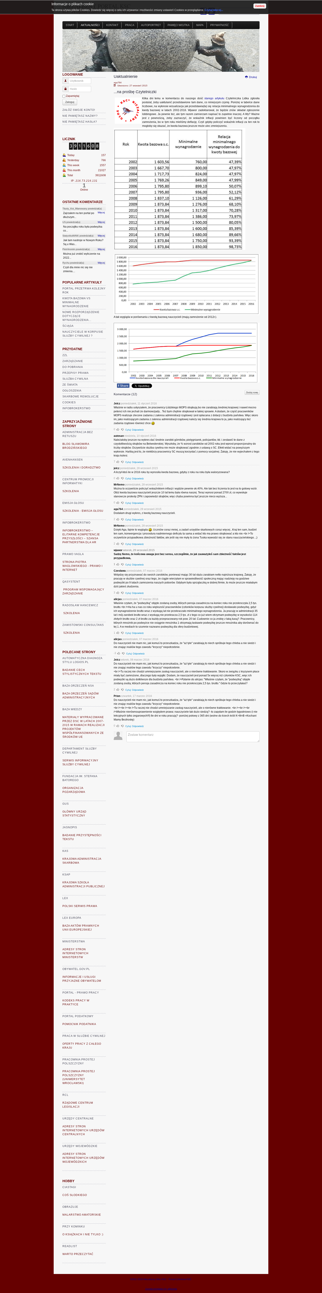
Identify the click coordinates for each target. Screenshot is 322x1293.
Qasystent (71, 581)
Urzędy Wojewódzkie (79, 1146)
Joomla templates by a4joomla (161, 1289)
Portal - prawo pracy (80, 992)
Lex (65, 898)
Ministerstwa (73, 941)
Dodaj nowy (252, 392)
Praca (129, 25)
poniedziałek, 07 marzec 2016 (144, 570)
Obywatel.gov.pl (76, 969)
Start (70, 25)
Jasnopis (69, 827)
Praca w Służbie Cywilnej (83, 1035)
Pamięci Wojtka (178, 25)
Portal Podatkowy (78, 1016)
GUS (65, 803)
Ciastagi (69, 1187)
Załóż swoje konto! (78, 109)
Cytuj (128, 429)
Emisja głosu (73, 503)
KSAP (66, 874)
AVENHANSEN (72, 459)
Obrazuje (70, 1206)
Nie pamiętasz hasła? (79, 121)
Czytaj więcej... (214, 10)
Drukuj (252, 77)
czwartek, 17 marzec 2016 (136, 696)
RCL (65, 1094)
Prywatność (219, 25)
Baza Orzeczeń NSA (78, 685)
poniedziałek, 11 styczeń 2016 (139, 403)
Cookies (69, 402)
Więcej (101, 212)
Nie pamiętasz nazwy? (80, 115)
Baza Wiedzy (72, 709)
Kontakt (112, 25)
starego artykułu (214, 98)
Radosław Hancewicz (80, 605)
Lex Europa (71, 917)
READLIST (69, 1246)
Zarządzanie (72, 361)
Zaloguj (69, 102)
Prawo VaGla (73, 554)
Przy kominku (73, 1226)
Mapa (199, 25)
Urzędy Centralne (78, 1118)
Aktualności (90, 25)
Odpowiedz (138, 429)
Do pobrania (72, 367)
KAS (65, 851)
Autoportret (151, 25)
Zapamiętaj (72, 95)
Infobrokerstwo (76, 408)
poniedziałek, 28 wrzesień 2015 (139, 468)
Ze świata (70, 384)
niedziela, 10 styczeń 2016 (140, 435)
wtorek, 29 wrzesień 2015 (139, 550)
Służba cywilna (75, 378)
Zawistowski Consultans (83, 624)
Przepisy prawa (75, 372)
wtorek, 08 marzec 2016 (135, 659)
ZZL (65, 355)
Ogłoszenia (71, 390)
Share (123, 385)
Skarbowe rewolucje (80, 396)
